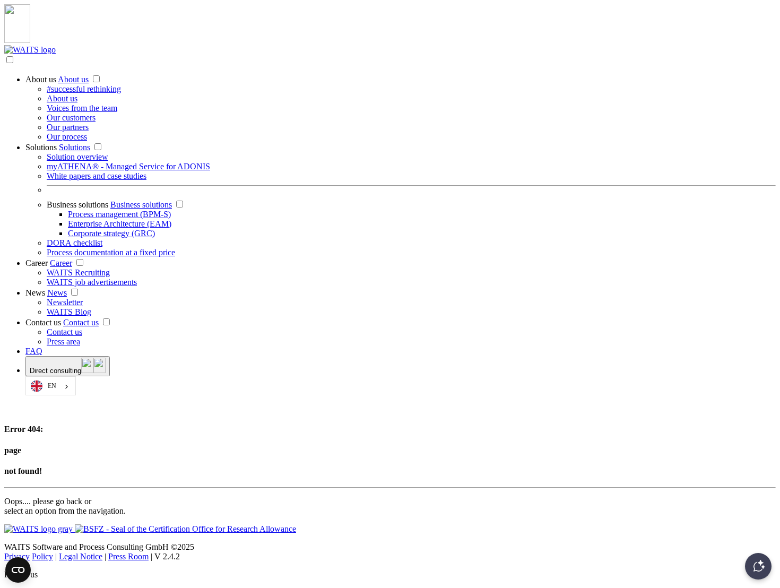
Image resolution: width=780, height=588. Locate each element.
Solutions (41, 147)
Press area (63, 341)
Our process (67, 136)
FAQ (33, 351)
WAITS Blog (69, 311)
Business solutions (77, 204)
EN (52, 386)
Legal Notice (80, 556)
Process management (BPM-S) (119, 214)
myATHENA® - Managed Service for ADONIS (128, 166)
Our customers (71, 117)
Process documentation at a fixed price (111, 252)
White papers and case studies (96, 175)
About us (40, 79)
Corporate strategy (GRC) (111, 233)
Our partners (68, 127)
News (35, 292)
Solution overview (77, 156)
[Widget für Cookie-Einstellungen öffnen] (18, 570)
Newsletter (65, 302)
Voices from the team (82, 108)
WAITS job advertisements (92, 282)
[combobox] (50, 385)
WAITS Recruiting (78, 272)
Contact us (43, 322)
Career (36, 262)
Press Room (128, 556)
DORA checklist (74, 242)
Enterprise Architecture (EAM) (119, 223)
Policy (42, 556)
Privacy (17, 556)
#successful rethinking (84, 88)
